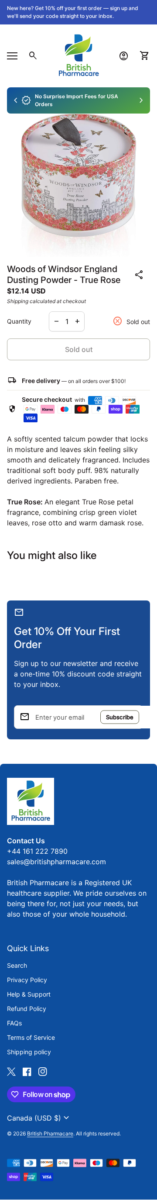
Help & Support (29, 994)
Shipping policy (29, 1052)
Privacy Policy (27, 979)
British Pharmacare (50, 1133)
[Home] (78, 55)
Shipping (17, 301)
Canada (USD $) (39, 1118)
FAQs (14, 1023)
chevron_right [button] (141, 100)
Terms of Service (31, 1037)
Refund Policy (26, 1008)
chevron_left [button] (15, 100)
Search (17, 965)
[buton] (39, 1118)
